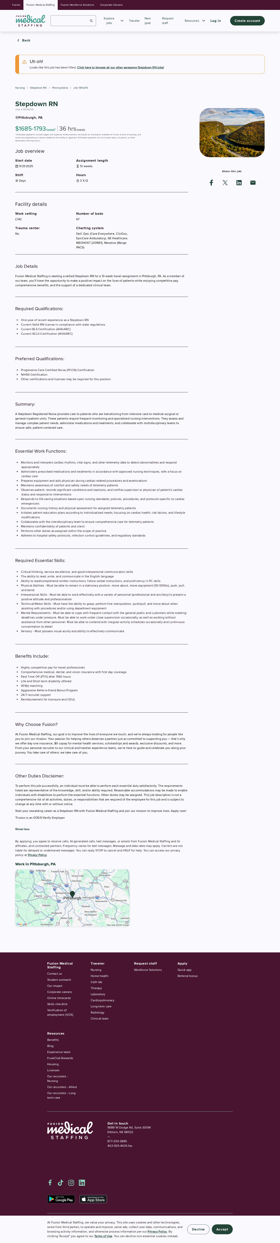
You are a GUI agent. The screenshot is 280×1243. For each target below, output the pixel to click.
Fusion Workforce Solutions (77, 4)
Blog (50, 1046)
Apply (182, 963)
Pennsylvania (60, 87)
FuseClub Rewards (60, 1058)
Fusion (16, 4)
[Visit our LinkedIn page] (82, 1183)
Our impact (54, 986)
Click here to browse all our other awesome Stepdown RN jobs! (120, 67)
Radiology (97, 1012)
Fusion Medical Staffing (40, 4)
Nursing (20, 87)
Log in (215, 21)
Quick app (184, 970)
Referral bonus (188, 976)
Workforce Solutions (148, 970)
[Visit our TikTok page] (61, 1183)
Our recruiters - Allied (62, 1087)
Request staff (145, 963)
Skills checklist (57, 1004)
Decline (198, 1229)
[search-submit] (91, 20)
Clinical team (100, 1018)
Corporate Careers (111, 4)
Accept (222, 1229)
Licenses (53, 1070)
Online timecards (59, 998)
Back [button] (26, 40)
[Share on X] (225, 183)
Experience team (58, 1052)
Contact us (54, 974)
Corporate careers (59, 992)
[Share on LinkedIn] (239, 183)
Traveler (134, 21)
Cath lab (96, 982)
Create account (247, 21)
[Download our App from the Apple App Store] (93, 1199)
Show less (22, 829)
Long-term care (101, 1006)
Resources (192, 21)
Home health (99, 976)
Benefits (53, 1040)
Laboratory (98, 994)
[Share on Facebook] (211, 183)
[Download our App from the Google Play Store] (61, 1199)
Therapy (96, 988)
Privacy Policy (37, 855)
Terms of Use (103, 1236)
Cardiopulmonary (102, 1000)
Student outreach (59, 980)
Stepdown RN (38, 87)
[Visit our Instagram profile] (71, 1183)
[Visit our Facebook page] (50, 1183)
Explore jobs (109, 21)
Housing (53, 1064)
